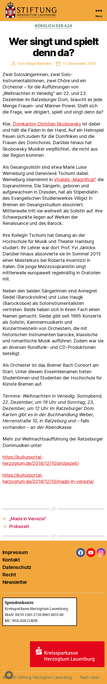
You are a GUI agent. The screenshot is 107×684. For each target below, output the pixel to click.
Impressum (15, 552)
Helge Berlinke (38, 63)
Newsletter (14, 582)
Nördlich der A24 (53, 26)
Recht (9, 575)
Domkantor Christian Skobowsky (47, 123)
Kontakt (11, 560)
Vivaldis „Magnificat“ (75, 179)
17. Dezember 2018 (79, 63)
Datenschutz (16, 567)
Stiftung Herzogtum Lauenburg (44, 677)
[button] (9, 675)
